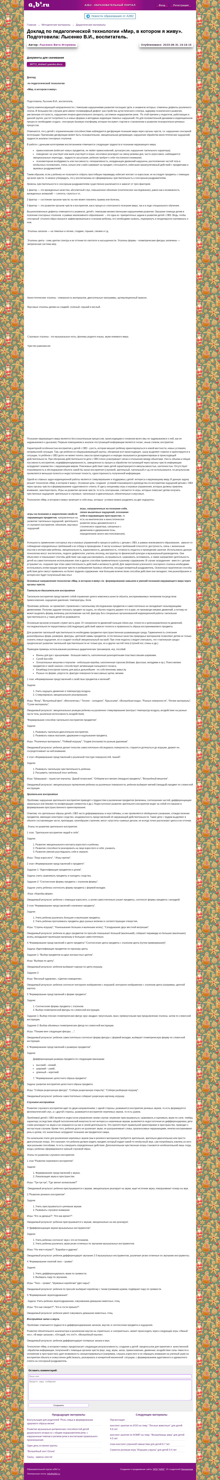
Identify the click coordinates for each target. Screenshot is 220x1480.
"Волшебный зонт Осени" (41, 1451)
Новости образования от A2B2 (112, 16)
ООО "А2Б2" (159, 1469)
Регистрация (181, 5)
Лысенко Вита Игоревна (58, 44)
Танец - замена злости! (39, 1457)
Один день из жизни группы (42, 1445)
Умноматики (187, 1469)
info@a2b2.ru (53, 1474)
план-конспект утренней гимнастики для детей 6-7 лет (140, 1444)
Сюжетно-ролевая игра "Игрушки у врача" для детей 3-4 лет (143, 1450)
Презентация (117, 1420)
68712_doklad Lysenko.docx (46, 64)
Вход (162, 5)
